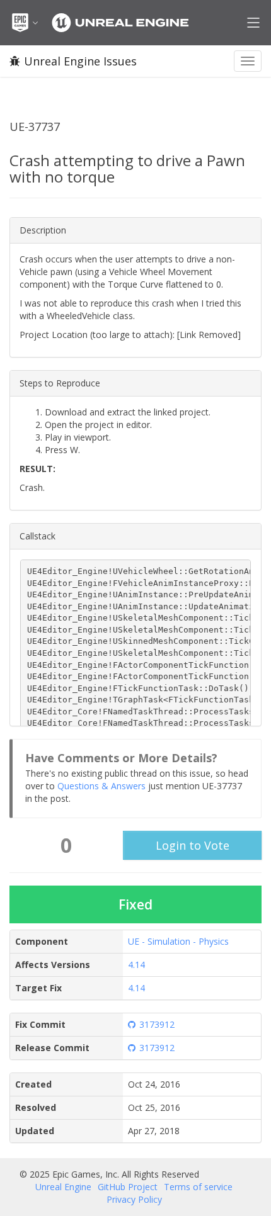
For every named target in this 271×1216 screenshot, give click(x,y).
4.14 (136, 965)
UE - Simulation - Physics (178, 941)
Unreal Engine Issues (80, 61)
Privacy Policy (134, 1199)
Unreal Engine (63, 1187)
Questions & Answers (101, 786)
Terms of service (198, 1187)
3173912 (157, 1024)
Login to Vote (192, 845)
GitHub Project (128, 1187)
